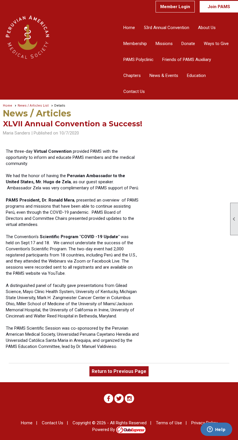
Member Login (175, 6)
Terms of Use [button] (169, 422)
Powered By (104, 429)
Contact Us (134, 91)
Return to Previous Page (119, 371)
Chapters (132, 75)
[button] (207, 28)
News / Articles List (33, 105)
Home (129, 27)
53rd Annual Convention (166, 27)
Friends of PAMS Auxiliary (186, 59)
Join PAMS (219, 6)
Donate (188, 43)
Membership (135, 43)
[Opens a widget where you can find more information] (216, 430)
